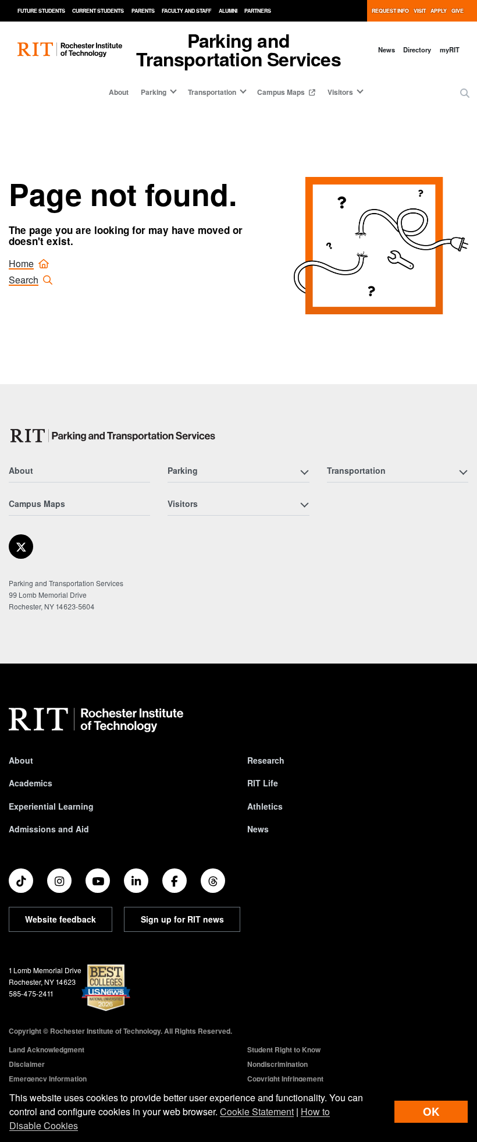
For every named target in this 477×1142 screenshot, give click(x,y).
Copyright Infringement (285, 1078)
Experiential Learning (51, 806)
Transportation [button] (212, 92)
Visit (420, 11)
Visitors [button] (340, 92)
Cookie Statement (257, 1111)
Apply (438, 11)
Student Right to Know (284, 1049)
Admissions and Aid (49, 829)
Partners (257, 11)
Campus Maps (282, 92)
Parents (143, 11)
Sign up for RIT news (182, 919)
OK (431, 1111)
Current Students (98, 11)
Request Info (390, 11)
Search (23, 279)
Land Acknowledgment (46, 1049)
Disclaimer (27, 1064)
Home (21, 263)
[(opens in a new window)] (21, 546)
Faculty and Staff (186, 11)
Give (457, 11)
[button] (464, 93)
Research (265, 760)
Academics (30, 783)
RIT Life (262, 783)
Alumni (228, 11)
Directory (417, 49)
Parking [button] (153, 92)
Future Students (41, 11)
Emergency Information (48, 1078)
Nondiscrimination (277, 1064)
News (386, 49)
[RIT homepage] (69, 50)
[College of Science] (117, 435)
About (119, 92)
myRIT (450, 49)
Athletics (265, 806)
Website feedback (60, 919)
